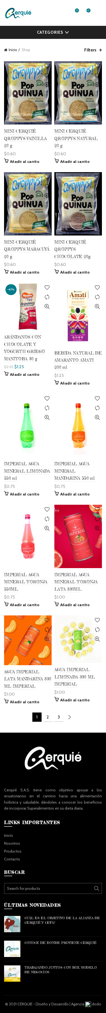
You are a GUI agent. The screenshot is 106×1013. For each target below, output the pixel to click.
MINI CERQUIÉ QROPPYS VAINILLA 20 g (25, 138)
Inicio (13, 50)
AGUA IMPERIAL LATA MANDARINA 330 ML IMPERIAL (27, 679)
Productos (12, 851)
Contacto (12, 859)
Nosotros (12, 843)
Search (96, 888)
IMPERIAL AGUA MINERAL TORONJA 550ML (26, 582)
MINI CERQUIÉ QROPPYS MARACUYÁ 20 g (27, 249)
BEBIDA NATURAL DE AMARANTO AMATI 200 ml (78, 360)
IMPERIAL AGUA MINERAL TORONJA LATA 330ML (76, 582)
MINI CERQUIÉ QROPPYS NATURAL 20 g (76, 138)
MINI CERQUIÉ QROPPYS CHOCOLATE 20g (72, 249)
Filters (90, 49)
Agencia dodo (86, 1004)
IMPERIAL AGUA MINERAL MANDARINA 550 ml (74, 471)
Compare (47, 75)
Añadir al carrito (24, 161)
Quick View (47, 85)
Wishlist (77, 10)
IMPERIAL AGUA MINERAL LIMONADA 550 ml (27, 471)
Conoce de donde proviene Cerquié (60, 943)
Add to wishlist (47, 66)
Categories (50, 32)
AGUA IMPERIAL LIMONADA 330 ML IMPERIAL (74, 677)
